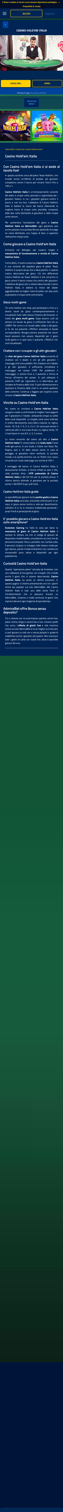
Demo (47, 83)
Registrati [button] (50, 13)
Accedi (26, 13)
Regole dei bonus (31, 102)
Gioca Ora (15, 83)
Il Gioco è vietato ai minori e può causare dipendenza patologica (29, 2)
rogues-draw (6, 112)
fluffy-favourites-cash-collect (46, 112)
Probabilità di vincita (31, 6)
